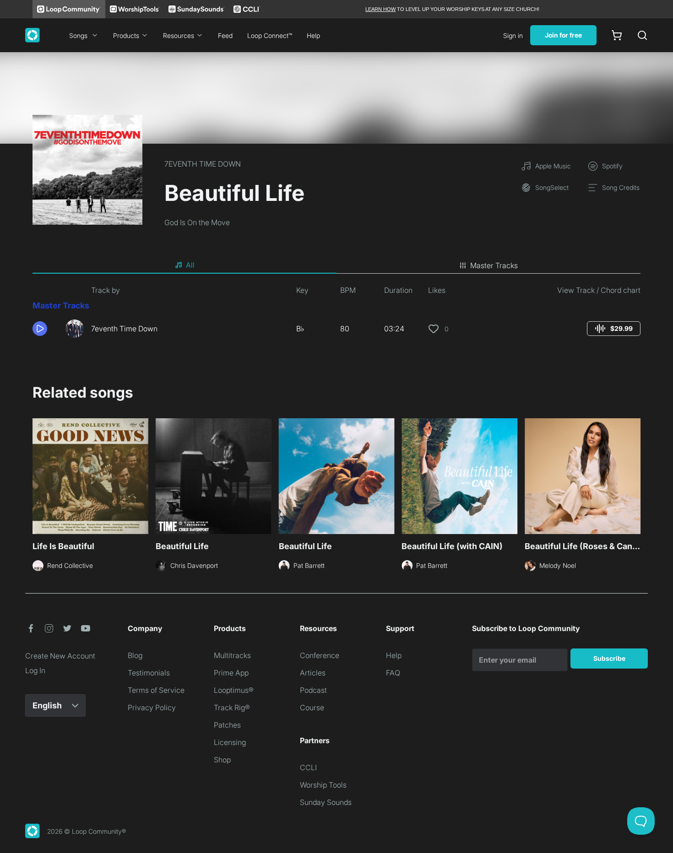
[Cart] (616, 35)
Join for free (563, 35)
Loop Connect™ (269, 35)
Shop (222, 759)
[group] (613, 328)
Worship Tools (323, 784)
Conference (319, 655)
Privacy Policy (152, 707)
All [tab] (190, 265)
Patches (227, 724)
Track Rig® (232, 707)
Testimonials (149, 672)
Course (312, 707)
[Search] (642, 35)
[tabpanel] (336, 315)
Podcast (313, 690)
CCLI (308, 767)
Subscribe (609, 658)
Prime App (231, 672)
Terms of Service (156, 690)
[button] (45, 328)
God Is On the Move (197, 222)
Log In (35, 670)
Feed (225, 35)
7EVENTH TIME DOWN (202, 163)
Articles (313, 672)
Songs (78, 35)
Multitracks (232, 655)
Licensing (230, 742)
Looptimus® (234, 690)
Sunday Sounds (326, 802)
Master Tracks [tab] (494, 265)
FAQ (393, 672)
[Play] (40, 328)
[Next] (635, 475)
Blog (135, 655)
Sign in (513, 35)
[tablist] (336, 265)
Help (313, 35)
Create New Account (60, 655)
